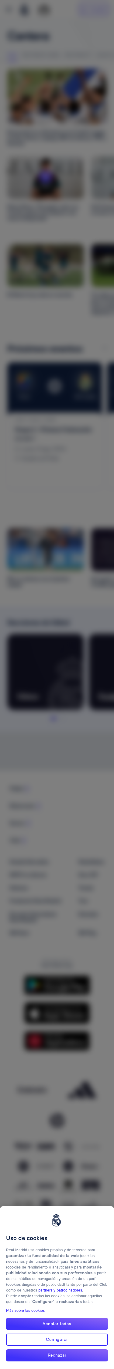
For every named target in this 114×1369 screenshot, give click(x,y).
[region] (57, 1287)
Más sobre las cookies (25, 1310)
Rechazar (57, 1355)
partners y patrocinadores (60, 1290)
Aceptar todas (57, 1323)
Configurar (57, 1339)
